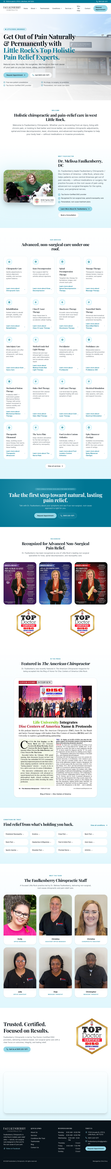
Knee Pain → (63, 834)
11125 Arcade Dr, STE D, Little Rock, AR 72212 (20, 1)
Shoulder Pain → (38, 850)
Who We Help (78, 8)
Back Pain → (89, 834)
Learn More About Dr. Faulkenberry (74, 209)
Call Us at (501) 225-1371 (18, 1049)
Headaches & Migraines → (41, 842)
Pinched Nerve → (64, 850)
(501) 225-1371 (103, 1)
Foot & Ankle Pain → (65, 842)
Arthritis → (89, 850)
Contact (87, 8)
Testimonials (44, 8)
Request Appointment (100, 8)
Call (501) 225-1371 (42, 75)
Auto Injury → (90, 842)
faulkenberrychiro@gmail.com (97, 1142)
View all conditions (98, 825)
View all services (54, 466)
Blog (32, 1144)
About (33, 8)
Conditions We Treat (38, 1138)
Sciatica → (36, 834)
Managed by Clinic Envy (100, 1161)
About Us (34, 1132)
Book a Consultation (68, 215)
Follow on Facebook (13, 1148)
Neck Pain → (10, 842)
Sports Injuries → (12, 850)
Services (68, 8)
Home (26, 8)
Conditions (56, 8)
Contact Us (35, 1147)
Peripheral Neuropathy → (15, 834)
